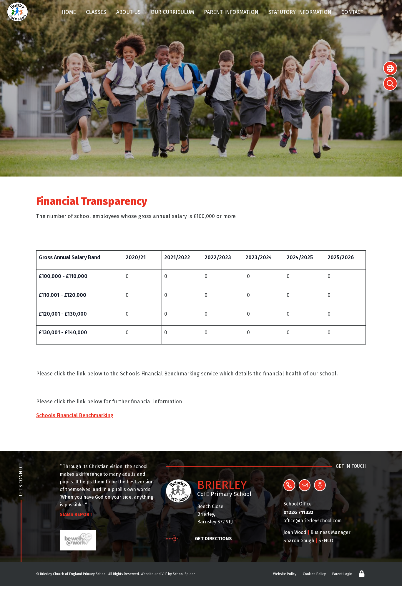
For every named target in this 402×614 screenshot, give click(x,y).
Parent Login (342, 574)
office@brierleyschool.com (312, 520)
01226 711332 (298, 512)
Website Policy (284, 574)
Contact (352, 12)
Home (69, 12)
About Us (128, 12)
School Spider (184, 574)
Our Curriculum (172, 12)
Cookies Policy (314, 574)
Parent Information (231, 12)
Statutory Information (299, 12)
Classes (96, 12)
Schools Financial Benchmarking (74, 415)
